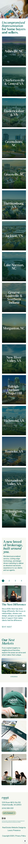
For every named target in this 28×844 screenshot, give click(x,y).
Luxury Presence (14, 830)
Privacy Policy (20, 836)
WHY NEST (7, 627)
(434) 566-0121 (8, 808)
